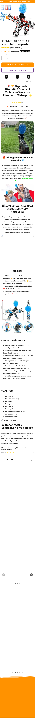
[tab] (16, 583)
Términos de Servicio (17, 703)
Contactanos (14, 707)
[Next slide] (31, 574)
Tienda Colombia (20, 715)
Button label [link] (17, 609)
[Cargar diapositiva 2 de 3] (17, 454)
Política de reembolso (14, 694)
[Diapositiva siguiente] (21, 454)
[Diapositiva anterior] (14, 454)
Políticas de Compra (17, 699)
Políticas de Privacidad (14, 688)
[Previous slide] (3, 574)
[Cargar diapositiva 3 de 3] (19, 454)
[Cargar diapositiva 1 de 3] (16, 36)
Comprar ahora (17, 70)
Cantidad (4, 55)
